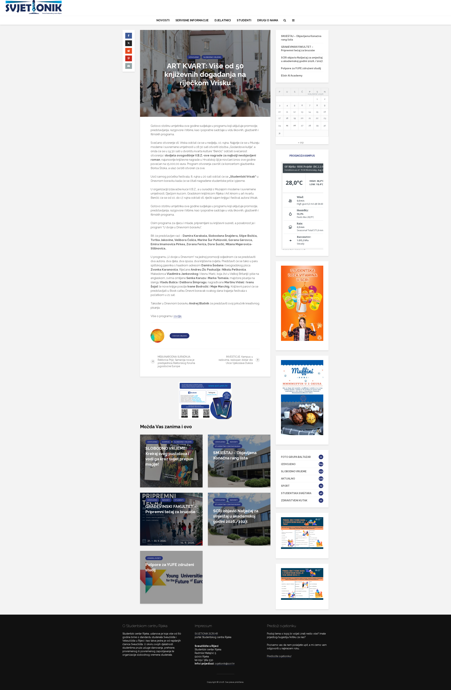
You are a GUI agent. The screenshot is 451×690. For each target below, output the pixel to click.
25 (287, 125)
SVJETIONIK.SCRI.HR (206, 633)
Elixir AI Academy (291, 75)
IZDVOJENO (194, 57)
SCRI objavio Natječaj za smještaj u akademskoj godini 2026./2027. (235, 516)
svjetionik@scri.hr (225, 663)
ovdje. (177, 316)
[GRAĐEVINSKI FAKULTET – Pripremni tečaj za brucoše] (171, 519)
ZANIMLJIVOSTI (154, 558)
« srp (301, 142)
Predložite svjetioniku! (279, 656)
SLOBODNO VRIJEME (212, 57)
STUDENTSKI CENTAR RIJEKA (227, 446)
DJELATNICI (223, 20)
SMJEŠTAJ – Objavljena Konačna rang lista (235, 455)
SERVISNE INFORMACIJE (192, 20)
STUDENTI (244, 20)
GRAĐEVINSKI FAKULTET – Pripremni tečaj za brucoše (170, 509)
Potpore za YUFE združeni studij (169, 567)
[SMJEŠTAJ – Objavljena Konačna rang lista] (239, 460)
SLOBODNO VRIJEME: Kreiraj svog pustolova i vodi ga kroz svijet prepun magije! (169, 456)
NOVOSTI (162, 20)
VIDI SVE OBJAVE (179, 336)
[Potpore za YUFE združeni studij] (171, 577)
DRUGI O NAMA (267, 20)
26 (295, 125)
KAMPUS (165, 442)
